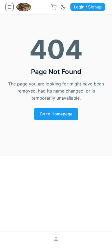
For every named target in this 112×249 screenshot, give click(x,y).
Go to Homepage (56, 113)
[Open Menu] (9, 7)
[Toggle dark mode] (63, 7)
